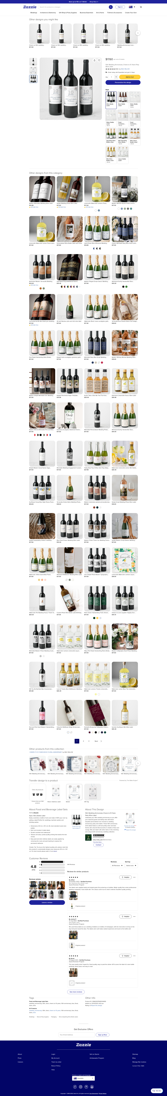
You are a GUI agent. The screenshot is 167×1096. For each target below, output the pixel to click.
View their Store (97, 842)
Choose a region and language (81, 1075)
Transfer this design (130, 826)
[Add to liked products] (99, 60)
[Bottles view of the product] (71, 89)
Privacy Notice (102, 1093)
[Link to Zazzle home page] (30, 6)
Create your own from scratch (76, 827)
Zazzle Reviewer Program (76, 885)
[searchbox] (75, 7)
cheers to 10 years (55, 1010)
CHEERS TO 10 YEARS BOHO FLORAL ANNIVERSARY (46, 752)
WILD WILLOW (125, 69)
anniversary (38, 1010)
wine (34, 1012)
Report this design (130, 830)
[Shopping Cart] (141, 7)
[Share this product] (94, 60)
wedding (31, 1010)
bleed (55, 851)
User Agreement (93, 1093)
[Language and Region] (132, 7)
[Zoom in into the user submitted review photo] (33, 885)
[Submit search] (111, 7)
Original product (80, 906)
